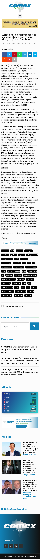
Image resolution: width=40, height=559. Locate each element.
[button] (20, 16)
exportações (18, 275)
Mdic (29, 283)
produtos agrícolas (7, 287)
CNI (34, 263)
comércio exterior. (31, 267)
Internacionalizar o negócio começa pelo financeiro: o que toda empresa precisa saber (30, 447)
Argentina (22, 255)
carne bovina (24, 259)
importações (29, 279)
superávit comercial (7, 291)
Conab (3, 271)
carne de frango (6, 263)
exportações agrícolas (30, 275)
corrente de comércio (14, 271)
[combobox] (15, 326)
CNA (29, 263)
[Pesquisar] (34, 326)
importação (20, 279)
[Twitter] (11, 546)
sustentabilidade (21, 291)
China (24, 263)
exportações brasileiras (8, 279)
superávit (34, 287)
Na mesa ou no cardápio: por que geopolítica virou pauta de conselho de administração (30, 486)
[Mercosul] (28, 295)
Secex (22, 287)
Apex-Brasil (5, 255)
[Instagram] (16, 546)
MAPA (24, 283)
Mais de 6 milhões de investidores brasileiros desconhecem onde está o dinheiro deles (29, 467)
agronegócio (28, 251)
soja (28, 287)
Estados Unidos (32, 271)
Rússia (17, 287)
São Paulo (31, 291)
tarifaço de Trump (7, 295)
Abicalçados (5, 251)
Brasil (16, 259)
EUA (3, 275)
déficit (24, 271)
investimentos (6, 283)
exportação (9, 275)
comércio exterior (7, 267)
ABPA (12, 251)
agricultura (19, 251)
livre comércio (16, 283)
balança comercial (32, 255)
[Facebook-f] (21, 546)
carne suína (16, 263)
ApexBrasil (14, 255)
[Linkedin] (6, 546)
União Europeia (18, 295)
